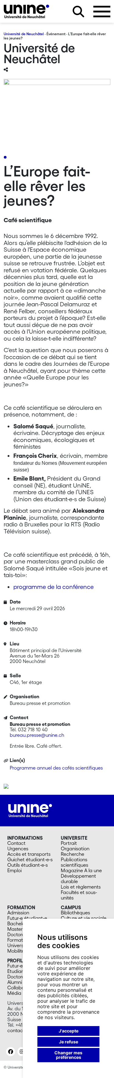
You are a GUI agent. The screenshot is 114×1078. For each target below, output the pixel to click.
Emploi (14, 870)
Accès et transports (28, 854)
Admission (18, 912)
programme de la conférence (53, 586)
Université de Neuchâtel (24, 34)
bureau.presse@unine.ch (37, 735)
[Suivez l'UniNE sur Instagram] (21, 1051)
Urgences (17, 848)
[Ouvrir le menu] (101, 11)
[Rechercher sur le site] (78, 11)
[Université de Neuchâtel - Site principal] (30, 809)
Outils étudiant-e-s (27, 865)
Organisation (75, 848)
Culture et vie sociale (83, 918)
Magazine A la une (81, 870)
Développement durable (78, 878)
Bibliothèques (75, 912)
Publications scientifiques (74, 862)
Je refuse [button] (68, 1041)
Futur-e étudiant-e (27, 918)
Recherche (72, 854)
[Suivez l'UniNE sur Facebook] (10, 1051)
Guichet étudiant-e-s (30, 859)
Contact (16, 843)
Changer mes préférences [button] (68, 1055)
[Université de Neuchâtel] (26, 11)
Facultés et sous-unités (79, 894)
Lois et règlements (81, 886)
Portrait (69, 843)
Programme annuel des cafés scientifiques (56, 767)
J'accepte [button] (68, 1030)
